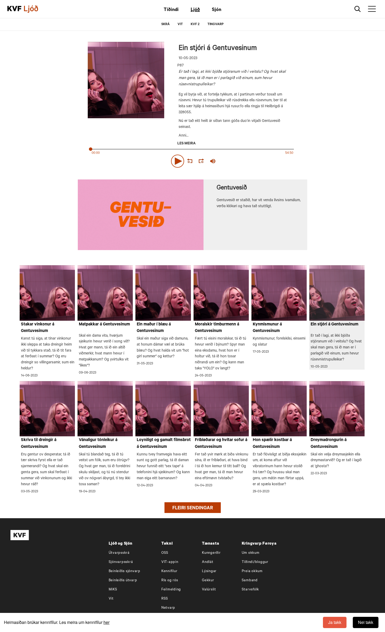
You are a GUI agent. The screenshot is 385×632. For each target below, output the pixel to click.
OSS (164, 553)
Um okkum (251, 553)
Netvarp (168, 608)
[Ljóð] (35, 9)
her (106, 622)
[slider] (237, 161)
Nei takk (365, 622)
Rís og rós (169, 581)
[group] (213, 161)
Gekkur (208, 581)
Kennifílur (169, 571)
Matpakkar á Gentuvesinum (104, 324)
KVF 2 (195, 24)
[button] (177, 161)
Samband (250, 581)
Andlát (207, 562)
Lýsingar (209, 571)
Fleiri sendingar (192, 508)
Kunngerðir (211, 553)
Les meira (186, 144)
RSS (164, 599)
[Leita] (357, 9)
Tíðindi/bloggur (255, 562)
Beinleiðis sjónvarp (124, 571)
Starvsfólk (250, 590)
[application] (192, 160)
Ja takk (334, 622)
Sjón (216, 10)
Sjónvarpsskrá (121, 562)
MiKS (113, 590)
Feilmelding (171, 590)
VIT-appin (169, 562)
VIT (180, 24)
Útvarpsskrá (119, 553)
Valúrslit (209, 590)
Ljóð (195, 10)
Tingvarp (215, 24)
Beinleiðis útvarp (123, 581)
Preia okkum (252, 571)
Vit (111, 599)
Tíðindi (171, 10)
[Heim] (14, 9)
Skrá (165, 24)
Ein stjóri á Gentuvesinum (334, 324)
